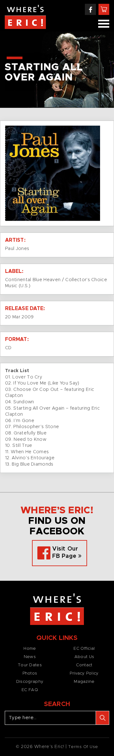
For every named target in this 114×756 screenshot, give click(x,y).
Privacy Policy (84, 673)
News (30, 657)
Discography (29, 682)
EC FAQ (30, 690)
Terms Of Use (83, 747)
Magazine (84, 682)
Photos (29, 673)
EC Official (84, 649)
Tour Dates (30, 665)
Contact (84, 665)
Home (29, 649)
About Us (84, 657)
